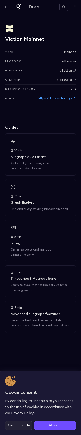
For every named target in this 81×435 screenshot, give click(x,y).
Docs (34, 7)
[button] (18, 425)
